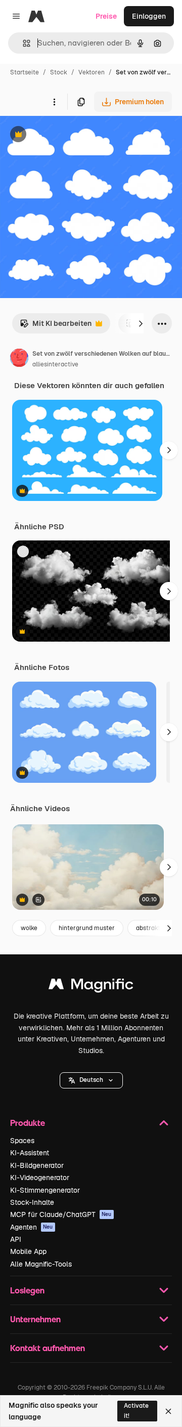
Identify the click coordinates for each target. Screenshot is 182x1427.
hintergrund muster (87, 928)
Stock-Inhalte (32, 1202)
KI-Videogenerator (39, 1177)
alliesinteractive (55, 364)
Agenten (31, 1227)
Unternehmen (35, 1319)
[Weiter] (140, 323)
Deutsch (91, 1080)
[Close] (168, 1411)
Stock (58, 72)
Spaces (22, 1140)
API (15, 1239)
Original (65, 135)
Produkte (27, 1122)
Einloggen (149, 16)
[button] (91, 1080)
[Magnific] (91, 986)
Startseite (24, 72)
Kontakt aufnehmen (47, 1347)
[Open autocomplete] (22, 43)
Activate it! (136, 1410)
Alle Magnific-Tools (41, 1264)
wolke (29, 928)
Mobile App (28, 1251)
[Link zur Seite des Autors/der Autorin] (19, 359)
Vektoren (91, 72)
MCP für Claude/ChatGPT (61, 1214)
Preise (106, 16)
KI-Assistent (29, 1152)
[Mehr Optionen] (54, 102)
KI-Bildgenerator (37, 1165)
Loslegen (27, 1290)
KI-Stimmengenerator (45, 1190)
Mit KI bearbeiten (56, 326)
